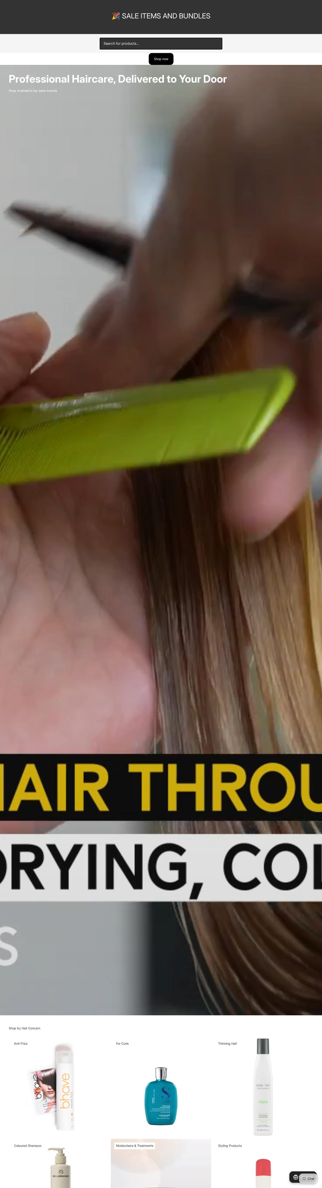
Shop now (161, 59)
